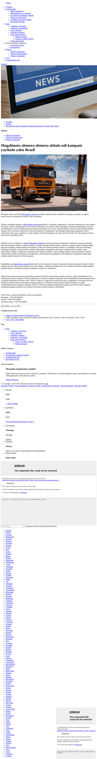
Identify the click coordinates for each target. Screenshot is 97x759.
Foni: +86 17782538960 (15, 320)
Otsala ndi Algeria (17, 41)
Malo (8, 24)
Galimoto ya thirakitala (18, 28)
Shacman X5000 (80, 386)
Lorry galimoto (16, 30)
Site (46, 384)
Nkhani (8, 49)
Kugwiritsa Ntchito (17, 22)
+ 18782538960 (12, 404)
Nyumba (9, 7)
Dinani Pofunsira (12, 380)
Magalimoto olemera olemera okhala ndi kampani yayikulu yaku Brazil (32, 126)
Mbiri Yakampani (16, 11)
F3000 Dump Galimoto (50, 386)
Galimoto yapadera (17, 32)
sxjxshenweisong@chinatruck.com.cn (20, 422)
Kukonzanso (15, 47)
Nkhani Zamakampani (18, 54)
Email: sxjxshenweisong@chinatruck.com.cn (22, 315)
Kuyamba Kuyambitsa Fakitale (22, 15)
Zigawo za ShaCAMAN (24, 39)
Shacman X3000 (7, 386)
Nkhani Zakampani (17, 52)
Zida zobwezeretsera (18, 35)
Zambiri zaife (11, 9)
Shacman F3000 (35, 386)
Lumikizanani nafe (13, 60)
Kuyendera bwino (17, 45)
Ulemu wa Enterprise (18, 18)
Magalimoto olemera (29, 214)
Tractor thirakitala (21, 386)
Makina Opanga (21, 37)
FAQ (7, 58)
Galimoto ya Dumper (18, 26)
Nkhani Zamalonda (17, 56)
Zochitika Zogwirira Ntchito (20, 20)
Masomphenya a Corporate (20, 13)
